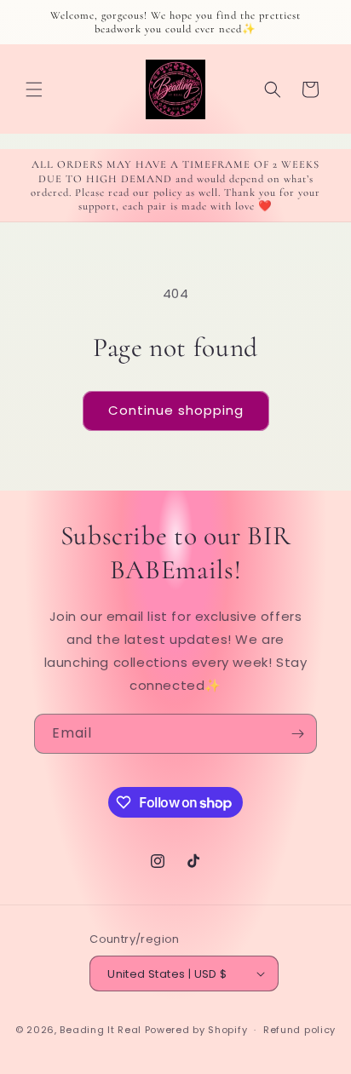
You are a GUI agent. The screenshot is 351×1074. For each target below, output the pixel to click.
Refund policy (299, 1030)
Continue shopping (176, 410)
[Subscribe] (297, 734)
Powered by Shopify (196, 1030)
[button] (34, 89)
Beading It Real (100, 1030)
